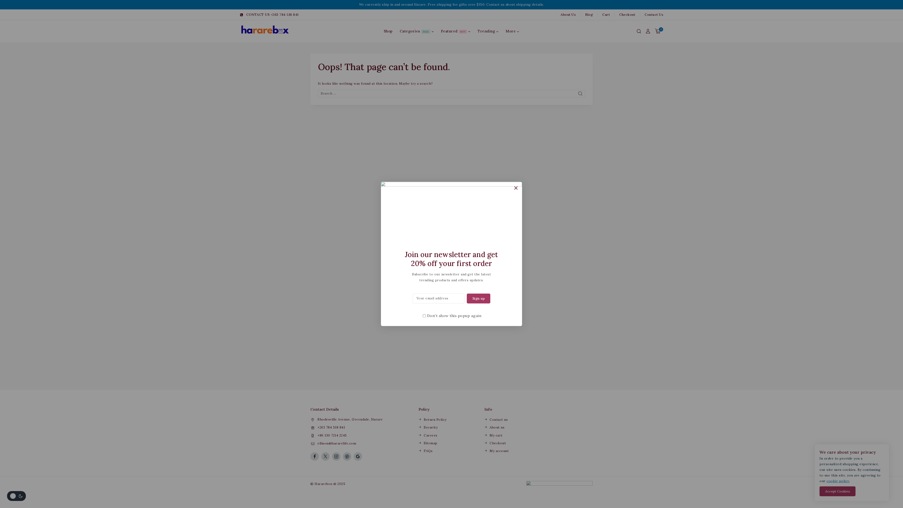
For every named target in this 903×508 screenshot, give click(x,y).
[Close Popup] (516, 187)
